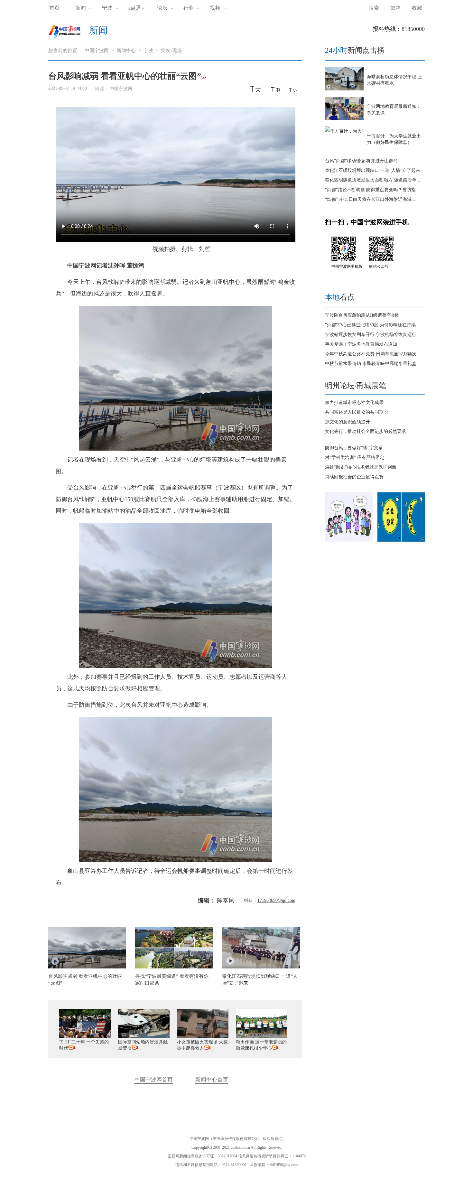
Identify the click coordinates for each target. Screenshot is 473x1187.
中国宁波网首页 (153, 1080)
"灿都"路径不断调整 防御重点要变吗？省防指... (372, 189)
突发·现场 (171, 50)
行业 (188, 8)
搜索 (374, 8)
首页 (54, 8)
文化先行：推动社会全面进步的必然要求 (365, 431)
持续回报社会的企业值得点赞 (354, 476)
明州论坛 (340, 386)
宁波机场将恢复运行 (396, 334)
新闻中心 (126, 50)
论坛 (162, 8)
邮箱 (395, 8)
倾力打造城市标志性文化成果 (354, 402)
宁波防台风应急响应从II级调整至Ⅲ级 (362, 315)
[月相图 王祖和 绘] (401, 540)
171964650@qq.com (276, 900)
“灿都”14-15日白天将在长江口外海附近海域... (370, 199)
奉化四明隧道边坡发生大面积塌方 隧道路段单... (372, 180)
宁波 (107, 8)
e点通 (134, 8)
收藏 (417, 8)
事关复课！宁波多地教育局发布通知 (361, 344)
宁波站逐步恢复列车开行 (350, 334)
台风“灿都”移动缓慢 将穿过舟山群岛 (361, 160)
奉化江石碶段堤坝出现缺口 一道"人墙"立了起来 (372, 170)
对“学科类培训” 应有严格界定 (354, 457)
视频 (215, 8)
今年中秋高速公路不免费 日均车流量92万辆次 (370, 353)
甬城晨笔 (371, 386)
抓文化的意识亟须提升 (347, 421)
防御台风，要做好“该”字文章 (354, 447)
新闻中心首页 (211, 1080)
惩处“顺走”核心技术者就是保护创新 (360, 467)
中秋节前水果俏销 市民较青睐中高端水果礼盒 (370, 363)
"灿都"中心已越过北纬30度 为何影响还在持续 (370, 324)
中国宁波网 (97, 50)
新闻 (81, 8)
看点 (340, 297)
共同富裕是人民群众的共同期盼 (356, 412)
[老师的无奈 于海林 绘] (349, 540)
